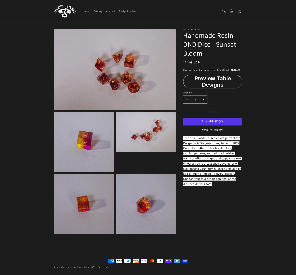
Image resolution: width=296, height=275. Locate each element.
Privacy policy (104, 267)
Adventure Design (69, 267)
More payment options (212, 129)
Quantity (187, 92)
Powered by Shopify (86, 267)
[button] (224, 11)
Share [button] (190, 194)
